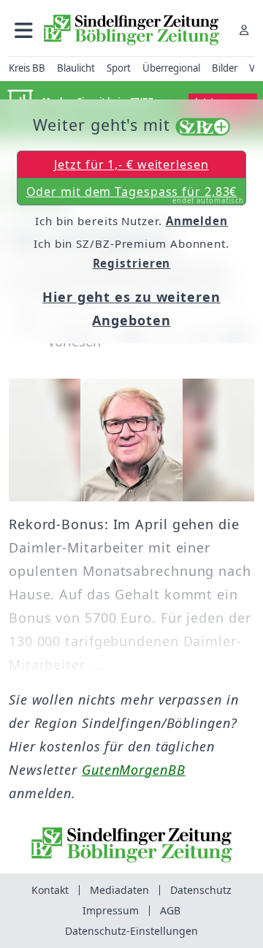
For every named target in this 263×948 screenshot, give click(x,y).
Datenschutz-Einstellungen (131, 931)
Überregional (171, 68)
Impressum (111, 910)
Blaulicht (76, 68)
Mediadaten (119, 890)
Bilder (224, 68)
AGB (170, 910)
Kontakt (50, 890)
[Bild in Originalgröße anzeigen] (131, 440)
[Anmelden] (244, 29)
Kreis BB (27, 68)
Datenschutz (201, 890)
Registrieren (132, 263)
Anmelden (197, 220)
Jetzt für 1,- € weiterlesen (131, 164)
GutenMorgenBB (134, 769)
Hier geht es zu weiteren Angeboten (131, 308)
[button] (24, 30)
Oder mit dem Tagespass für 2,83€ (135, 194)
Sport (119, 68)
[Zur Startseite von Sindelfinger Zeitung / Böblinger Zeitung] (131, 30)
